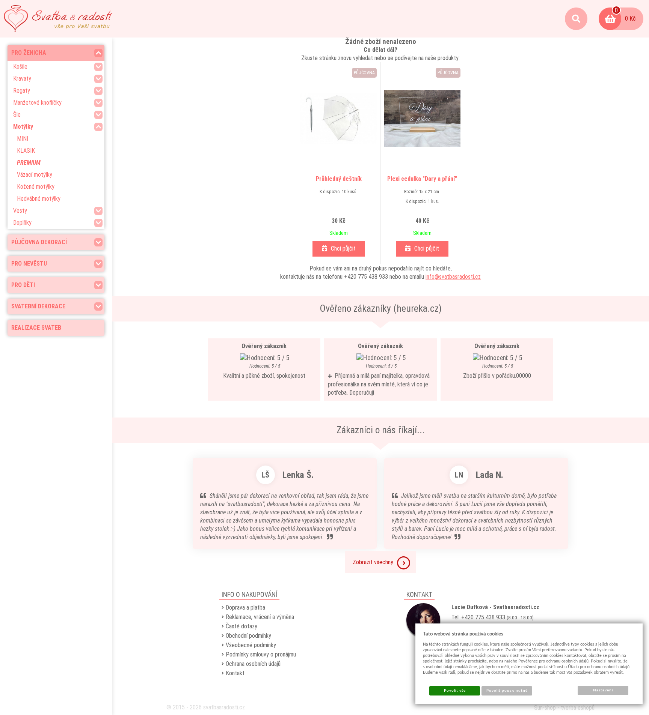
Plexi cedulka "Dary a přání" (422, 178)
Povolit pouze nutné (507, 690)
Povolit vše (455, 690)
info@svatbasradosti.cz (453, 276)
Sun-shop (545, 707)
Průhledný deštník (339, 178)
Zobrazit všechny (373, 562)
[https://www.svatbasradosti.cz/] (58, 19)
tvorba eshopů (578, 707)
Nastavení (603, 690)
